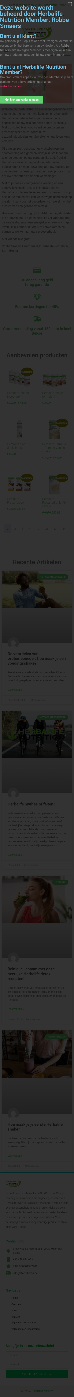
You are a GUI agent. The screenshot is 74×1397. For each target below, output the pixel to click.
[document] (37, 698)
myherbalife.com (11, 86)
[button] (69, 4)
